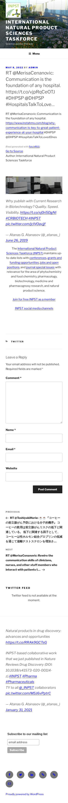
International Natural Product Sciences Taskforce (32, 30)
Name (11, 430)
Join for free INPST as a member (34, 299)
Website (11, 468)
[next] (57, 185)
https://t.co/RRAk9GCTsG (26, 642)
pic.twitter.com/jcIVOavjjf (26, 224)
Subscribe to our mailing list (27, 734)
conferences (37, 258)
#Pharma (29, 676)
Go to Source (14, 151)
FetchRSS (34, 146)
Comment (13, 378)
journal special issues (40, 267)
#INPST (34, 218)
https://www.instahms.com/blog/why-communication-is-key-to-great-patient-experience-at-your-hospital (33, 127)
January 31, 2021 (19, 710)
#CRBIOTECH (17, 218)
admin (33, 67)
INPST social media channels (34, 308)
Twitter (17, 341)
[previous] (11, 185)
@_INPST (26, 688)
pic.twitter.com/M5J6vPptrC (28, 693)
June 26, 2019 (17, 240)
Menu (36, 53)
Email (10, 449)
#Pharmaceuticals (20, 682)
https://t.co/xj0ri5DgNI (38, 212)
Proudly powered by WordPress (25, 794)
